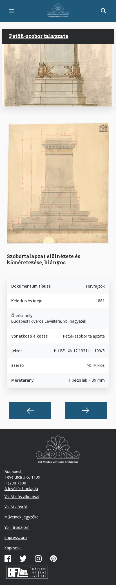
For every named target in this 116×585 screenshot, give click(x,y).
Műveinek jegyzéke (22, 517)
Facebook (8, 558)
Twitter (23, 558)
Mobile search (103, 11)
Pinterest (53, 558)
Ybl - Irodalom (17, 527)
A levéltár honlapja (21, 488)
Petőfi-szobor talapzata (38, 36)
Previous (30, 410)
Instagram (38, 558)
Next (86, 410)
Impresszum (16, 537)
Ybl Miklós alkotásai (22, 496)
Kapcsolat (13, 547)
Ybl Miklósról (16, 506)
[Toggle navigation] (11, 11)
